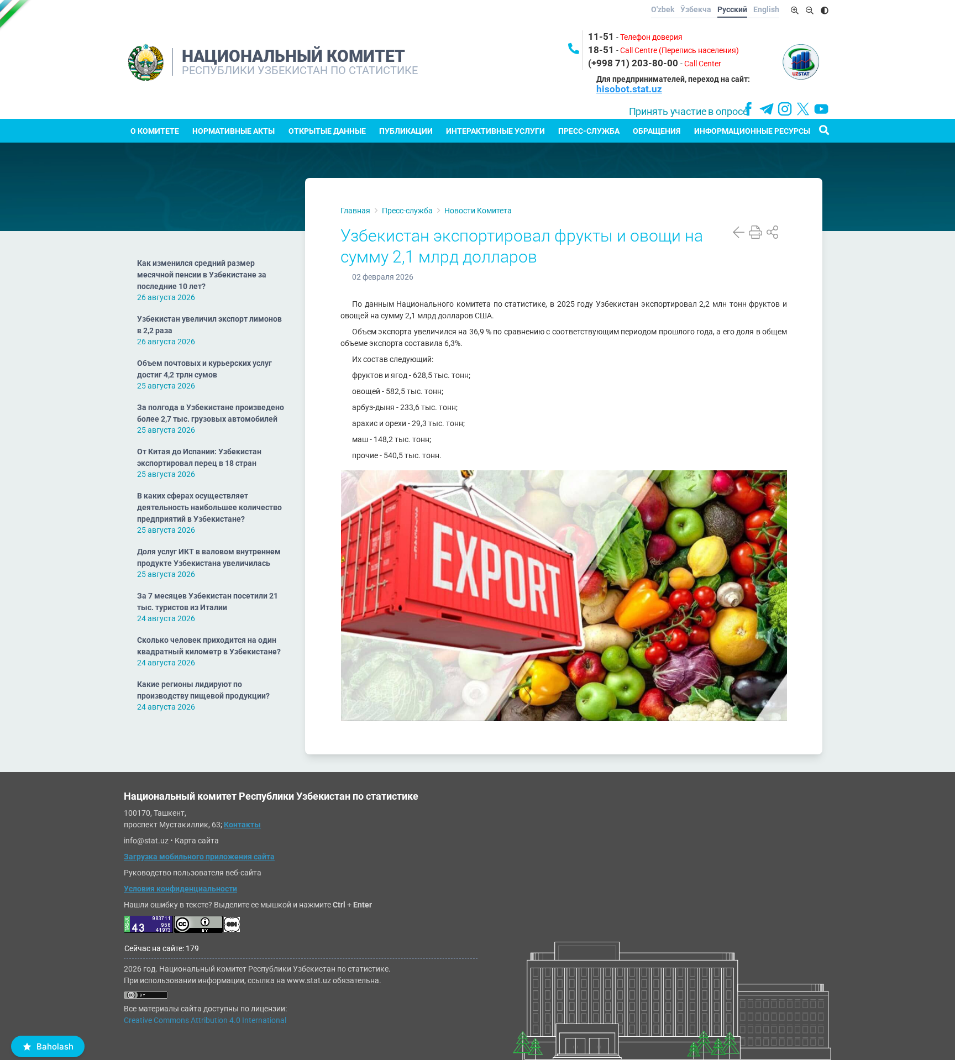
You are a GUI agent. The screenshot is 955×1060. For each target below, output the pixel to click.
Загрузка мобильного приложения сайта (199, 856)
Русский (732, 9)
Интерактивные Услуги (495, 131)
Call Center (702, 63)
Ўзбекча (695, 9)
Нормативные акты (233, 131)
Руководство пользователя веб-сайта (192, 872)
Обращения (656, 131)
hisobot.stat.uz (629, 89)
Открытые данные (327, 131)
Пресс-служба (589, 131)
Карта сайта (197, 840)
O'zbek (662, 9)
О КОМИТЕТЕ (154, 131)
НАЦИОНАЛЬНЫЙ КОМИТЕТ (293, 56)
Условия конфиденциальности (180, 888)
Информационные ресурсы (752, 131)
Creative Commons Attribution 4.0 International (205, 1020)
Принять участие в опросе (688, 111)
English (766, 9)
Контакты (242, 824)
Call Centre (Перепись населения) (679, 50)
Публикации (406, 131)
